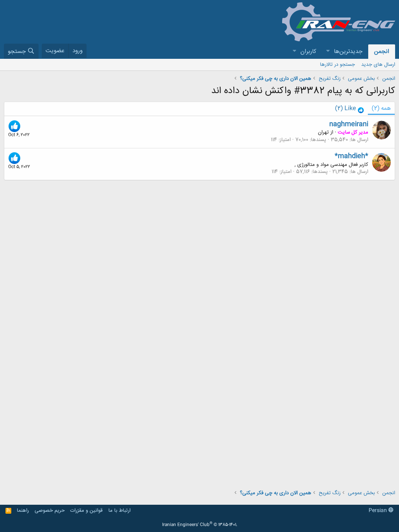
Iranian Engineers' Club (199, 524)
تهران (323, 132)
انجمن (381, 51)
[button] (327, 51)
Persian (378, 510)
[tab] (349, 109)
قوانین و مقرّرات (86, 510)
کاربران (308, 51)
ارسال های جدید (378, 64)
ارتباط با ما (119, 510)
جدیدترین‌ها (348, 51)
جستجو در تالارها (337, 64)
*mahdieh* (351, 156)
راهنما (23, 510)
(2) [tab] (381, 108)
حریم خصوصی (50, 510)
